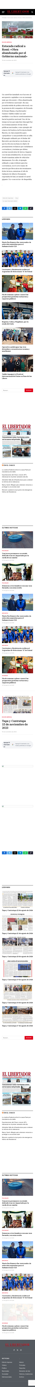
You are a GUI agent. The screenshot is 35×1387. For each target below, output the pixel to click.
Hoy (17, 198)
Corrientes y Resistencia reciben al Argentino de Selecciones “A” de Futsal (17, 271)
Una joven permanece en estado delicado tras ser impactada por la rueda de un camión (15, 556)
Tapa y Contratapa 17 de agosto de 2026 (17, 1026)
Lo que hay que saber (10, 201)
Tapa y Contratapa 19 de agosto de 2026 (17, 980)
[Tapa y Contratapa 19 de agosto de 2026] (17, 968)
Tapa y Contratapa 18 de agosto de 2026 (17, 1003)
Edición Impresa (7, 42)
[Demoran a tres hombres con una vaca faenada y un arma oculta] (17, 572)
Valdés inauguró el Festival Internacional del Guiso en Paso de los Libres (17, 376)
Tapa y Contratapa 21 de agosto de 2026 (17, 933)
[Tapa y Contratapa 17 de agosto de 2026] (17, 1014)
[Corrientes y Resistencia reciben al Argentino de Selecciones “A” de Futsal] (17, 258)
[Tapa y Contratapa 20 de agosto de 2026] (17, 945)
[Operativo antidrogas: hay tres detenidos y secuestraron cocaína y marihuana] (17, 336)
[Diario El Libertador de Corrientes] (18, 12)
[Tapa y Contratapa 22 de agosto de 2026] (17, 899)
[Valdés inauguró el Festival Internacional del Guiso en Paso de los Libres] (17, 363)
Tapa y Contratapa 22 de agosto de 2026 (17, 910)
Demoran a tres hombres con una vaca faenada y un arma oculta (17, 587)
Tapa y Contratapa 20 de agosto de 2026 (17, 956)
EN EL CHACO (9, 465)
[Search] (32, 12)
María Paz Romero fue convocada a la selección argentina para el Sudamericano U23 (16, 244)
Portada (4, 17)
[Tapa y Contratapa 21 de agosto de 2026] (17, 922)
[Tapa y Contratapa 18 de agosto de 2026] (17, 991)
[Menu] (3, 12)
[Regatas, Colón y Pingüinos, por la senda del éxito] (17, 310)
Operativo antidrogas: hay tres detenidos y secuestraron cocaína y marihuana (15, 349)
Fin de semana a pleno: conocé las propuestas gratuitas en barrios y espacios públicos (15, 297)
